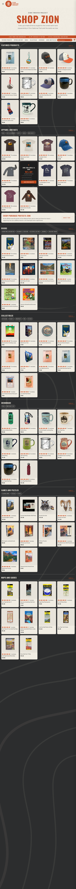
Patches (30, 318)
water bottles (10, 406)
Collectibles (33, 40)
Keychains (4, 318)
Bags (3, 133)
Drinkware (41, 40)
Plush (19, 493)
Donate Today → (67, 217)
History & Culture (35, 231)
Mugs (3, 406)
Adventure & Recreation (8, 231)
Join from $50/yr (29, 182)
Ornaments (18, 318)
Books (26, 40)
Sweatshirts (31, 133)
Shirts (19, 133)
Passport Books (53, 231)
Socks (24, 133)
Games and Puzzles (51, 40)
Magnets (11, 318)
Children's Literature (22, 231)
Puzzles (13, 493)
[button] (3, 3)
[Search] (71, 40)
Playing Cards (5, 493)
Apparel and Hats (18, 40)
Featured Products (7, 40)
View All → (72, 45)
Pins (24, 318)
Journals (44, 231)
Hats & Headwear (11, 133)
